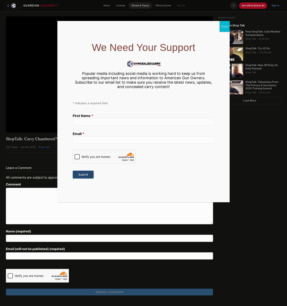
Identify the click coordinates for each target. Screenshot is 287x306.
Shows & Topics (140, 5)
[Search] (233, 5)
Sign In (275, 5)
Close (224, 26)
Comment (13, 184)
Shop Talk (44, 147)
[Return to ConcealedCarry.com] (11, 5)
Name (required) (18, 231)
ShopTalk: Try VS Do (257, 48)
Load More (249, 100)
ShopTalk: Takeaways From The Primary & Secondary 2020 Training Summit (261, 85)
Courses (120, 5)
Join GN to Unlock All (253, 5)
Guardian (40, 5)
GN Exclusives (163, 5)
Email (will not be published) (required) (35, 249)
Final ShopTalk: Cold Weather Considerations (262, 33)
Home (106, 5)
